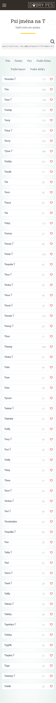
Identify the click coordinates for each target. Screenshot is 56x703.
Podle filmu (44, 60)
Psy (29, 60)
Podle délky (37, 69)
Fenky (19, 60)
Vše (7, 60)
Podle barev (18, 69)
